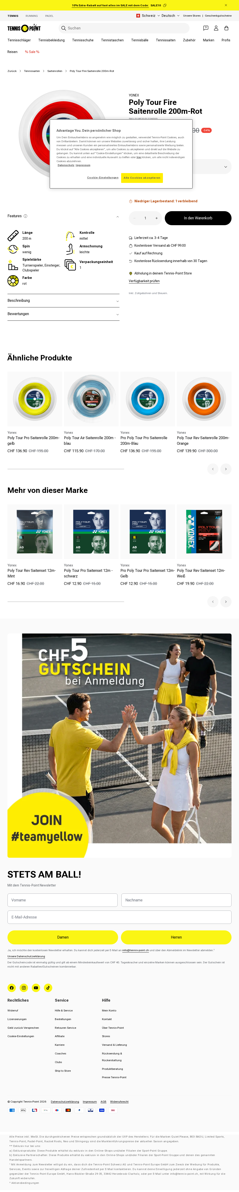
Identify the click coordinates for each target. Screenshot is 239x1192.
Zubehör (189, 40)
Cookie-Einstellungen (20, 1036)
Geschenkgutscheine (218, 15)
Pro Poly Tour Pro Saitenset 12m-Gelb (147, 573)
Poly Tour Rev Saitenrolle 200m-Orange (203, 441)
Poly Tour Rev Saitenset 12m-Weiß (201, 573)
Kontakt (107, 1019)
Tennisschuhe (83, 40)
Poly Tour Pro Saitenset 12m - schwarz (88, 573)
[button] (212, 469)
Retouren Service (65, 1027)
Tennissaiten (166, 40)
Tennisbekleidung (51, 40)
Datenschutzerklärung (65, 1101)
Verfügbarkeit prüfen (144, 281)
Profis (226, 40)
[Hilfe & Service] (206, 28)
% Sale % (32, 52)
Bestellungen (63, 1019)
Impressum (90, 1101)
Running (32, 16)
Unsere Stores (191, 15)
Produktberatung (112, 1069)
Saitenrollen (54, 71)
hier (139, 157)
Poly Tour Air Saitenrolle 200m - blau (90, 441)
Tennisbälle (139, 40)
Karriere (59, 1044)
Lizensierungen (17, 1019)
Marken (208, 40)
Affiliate (59, 1036)
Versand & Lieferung (114, 1044)
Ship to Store (63, 1070)
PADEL (49, 16)
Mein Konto (109, 1010)
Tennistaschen (112, 40)
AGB (103, 1101)
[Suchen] (64, 28)
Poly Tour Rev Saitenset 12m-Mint (31, 573)
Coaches (60, 1053)
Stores (106, 1036)
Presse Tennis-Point (114, 1077)
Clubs (58, 1062)
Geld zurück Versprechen (23, 1027)
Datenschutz (66, 165)
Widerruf (12, 1010)
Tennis (12, 16)
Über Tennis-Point (113, 1027)
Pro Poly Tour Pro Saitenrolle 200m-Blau (143, 441)
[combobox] (124, 28)
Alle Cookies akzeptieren (142, 177)
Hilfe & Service (64, 1010)
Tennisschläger (19, 40)
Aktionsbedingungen (25, 1183)
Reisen (12, 52)
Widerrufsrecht (119, 1101)
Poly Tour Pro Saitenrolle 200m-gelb (33, 441)
